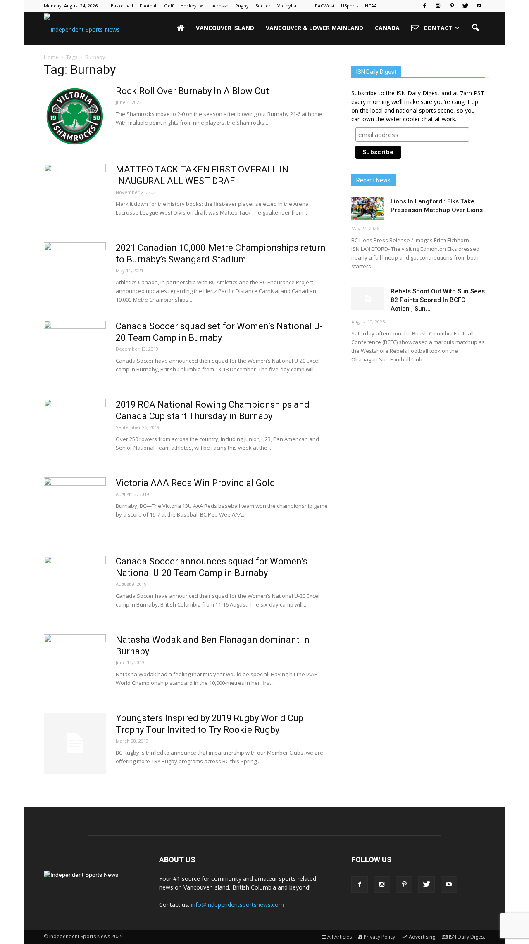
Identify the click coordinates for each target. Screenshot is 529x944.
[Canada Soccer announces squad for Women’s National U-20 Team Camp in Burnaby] (75, 587)
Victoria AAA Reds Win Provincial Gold (195, 483)
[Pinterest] (452, 6)
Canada (387, 28)
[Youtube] (479, 6)
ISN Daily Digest (467, 936)
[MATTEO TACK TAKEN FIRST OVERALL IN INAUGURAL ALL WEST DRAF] (75, 195)
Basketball (122, 5)
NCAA (371, 5)
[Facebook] (424, 6)
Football (148, 5)
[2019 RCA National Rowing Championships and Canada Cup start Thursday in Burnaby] (75, 430)
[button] (475, 28)
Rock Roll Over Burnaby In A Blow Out (192, 91)
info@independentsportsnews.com (237, 905)
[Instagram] (438, 6)
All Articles (339, 936)
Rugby (242, 5)
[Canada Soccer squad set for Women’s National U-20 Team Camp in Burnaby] (75, 351)
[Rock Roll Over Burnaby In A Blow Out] (75, 116)
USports (349, 5)
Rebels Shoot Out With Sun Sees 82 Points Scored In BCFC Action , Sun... (438, 300)
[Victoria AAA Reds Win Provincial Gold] (75, 508)
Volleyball (288, 5)
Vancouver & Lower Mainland (314, 28)
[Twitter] (465, 6)
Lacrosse (219, 5)
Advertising (422, 936)
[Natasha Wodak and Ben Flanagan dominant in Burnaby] (75, 665)
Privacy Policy (379, 936)
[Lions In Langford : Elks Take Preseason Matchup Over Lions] (367, 208)
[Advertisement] (418, 435)
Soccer (263, 5)
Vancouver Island (225, 28)
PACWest (324, 5)
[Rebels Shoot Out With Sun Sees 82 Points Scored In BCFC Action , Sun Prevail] (367, 298)
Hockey (188, 5)
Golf (169, 5)
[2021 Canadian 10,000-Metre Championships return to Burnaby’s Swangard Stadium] (75, 273)
